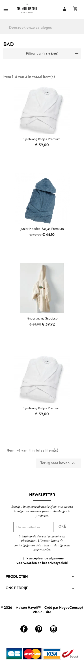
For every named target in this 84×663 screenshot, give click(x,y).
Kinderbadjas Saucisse (42, 318)
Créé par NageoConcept (63, 607)
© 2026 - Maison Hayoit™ (21, 607)
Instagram (53, 629)
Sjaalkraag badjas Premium (42, 139)
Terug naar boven (58, 463)
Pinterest (38, 629)
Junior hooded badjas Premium (42, 228)
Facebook (24, 629)
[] (82, 30)
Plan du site (42, 612)
